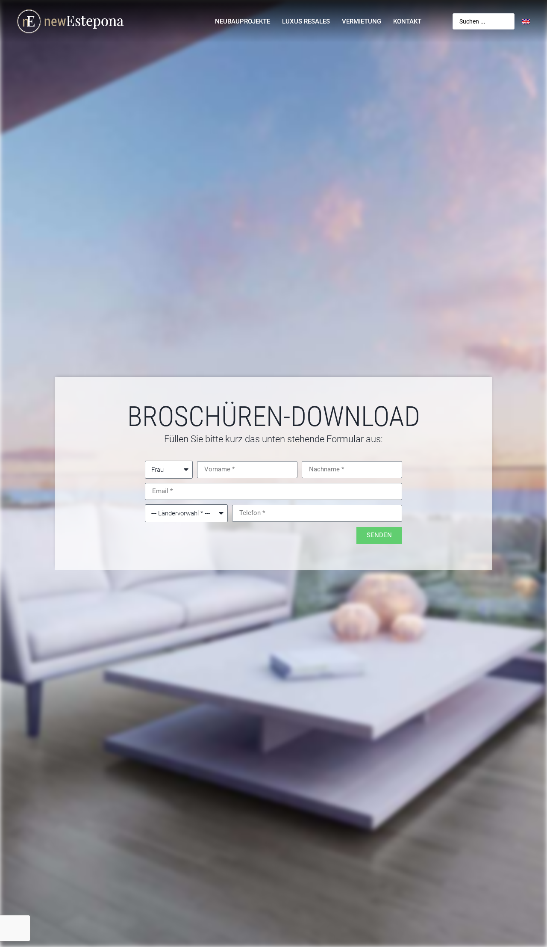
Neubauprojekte (242, 21)
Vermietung (361, 21)
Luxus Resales (306, 21)
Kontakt (407, 21)
